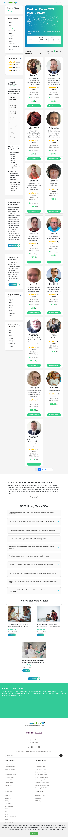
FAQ (6, 811)
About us (7, 795)
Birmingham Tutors (10, 766)
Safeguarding (9, 822)
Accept (34, 833)
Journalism (38, 798)
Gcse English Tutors (40, 769)
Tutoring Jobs (9, 806)
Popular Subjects (12, 18)
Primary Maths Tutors (41, 774)
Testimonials (8, 814)
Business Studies (40, 795)
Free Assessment (34, 106)
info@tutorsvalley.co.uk (14, 695)
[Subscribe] (61, 755)
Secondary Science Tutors (42, 785)
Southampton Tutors (10, 774)
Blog (6, 808)
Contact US (13, 284)
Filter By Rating (12, 58)
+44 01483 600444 (54, 693)
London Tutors (9, 764)
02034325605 (34, 742)
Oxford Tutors (9, 782)
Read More (12, 635)
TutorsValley (13, 629)
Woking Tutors (9, 788)
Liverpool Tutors (9, 772)
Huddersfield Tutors (10, 780)
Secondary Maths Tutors (42, 788)
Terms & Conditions (10, 816)
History (10, 11)
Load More (34, 497)
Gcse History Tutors (40, 772)
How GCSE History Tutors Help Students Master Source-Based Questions (18, 627)
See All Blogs (32, 678)
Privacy (7, 819)
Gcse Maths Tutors (40, 766)
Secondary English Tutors (42, 782)
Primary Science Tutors (41, 777)
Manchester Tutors (10, 769)
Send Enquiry (12, 245)
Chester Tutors (9, 785)
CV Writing (38, 800)
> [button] (51, 470)
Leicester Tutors (9, 777)
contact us (13, 693)
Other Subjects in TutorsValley (12, 325)
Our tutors (8, 803)
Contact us (8, 798)
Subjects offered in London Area (13, 295)
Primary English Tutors (41, 780)
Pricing (7, 800)
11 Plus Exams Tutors (41, 764)
